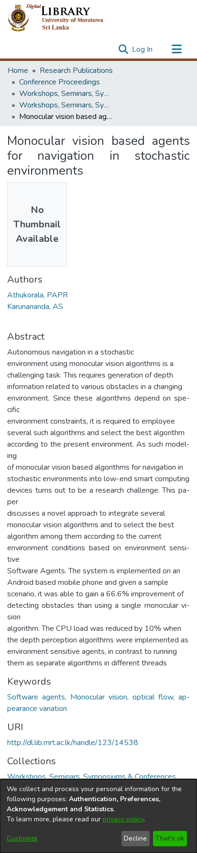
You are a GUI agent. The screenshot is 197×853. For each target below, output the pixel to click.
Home (18, 70)
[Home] (63, 18)
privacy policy (123, 819)
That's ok (169, 838)
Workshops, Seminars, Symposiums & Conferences (67, 93)
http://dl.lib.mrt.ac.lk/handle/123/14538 (72, 742)
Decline (135, 838)
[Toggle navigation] (176, 49)
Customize (22, 838)
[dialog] (98, 816)
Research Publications (76, 70)
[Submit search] (123, 49)
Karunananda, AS (35, 306)
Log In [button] (142, 49)
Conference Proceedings (59, 82)
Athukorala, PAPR (37, 295)
